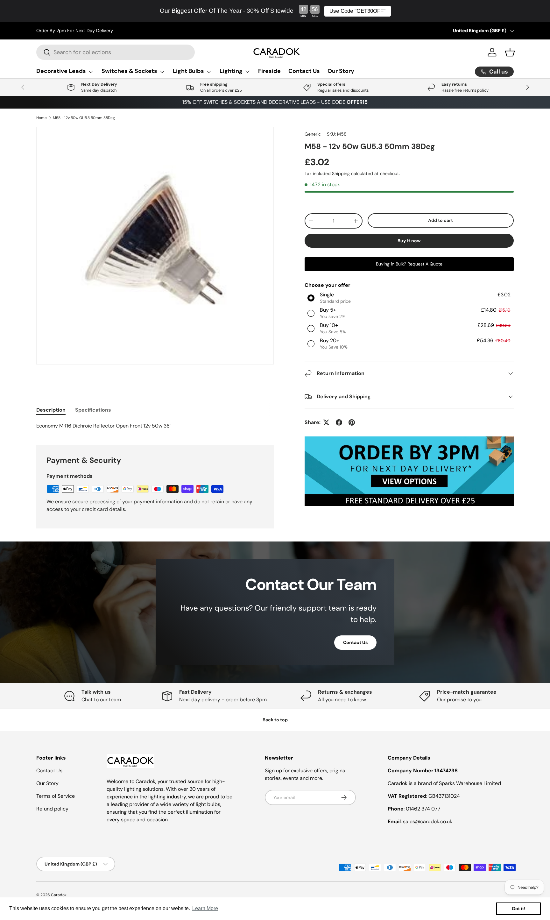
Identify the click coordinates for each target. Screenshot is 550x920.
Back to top (275, 720)
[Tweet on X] (326, 422)
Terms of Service (55, 796)
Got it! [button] (518, 908)
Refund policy (52, 808)
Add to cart (440, 220)
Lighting (231, 71)
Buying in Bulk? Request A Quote (409, 264)
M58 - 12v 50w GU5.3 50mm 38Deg (84, 118)
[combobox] (115, 52)
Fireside (269, 71)
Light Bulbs (188, 71)
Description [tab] (51, 410)
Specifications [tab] (93, 410)
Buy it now (409, 241)
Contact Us (304, 71)
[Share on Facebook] (339, 422)
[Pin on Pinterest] (351, 422)
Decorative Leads (61, 71)
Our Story (341, 71)
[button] (510, 52)
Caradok (59, 894)
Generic (313, 134)
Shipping (341, 173)
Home (41, 118)
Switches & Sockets (129, 71)
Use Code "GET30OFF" (357, 11)
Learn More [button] (205, 908)
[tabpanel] (155, 426)
